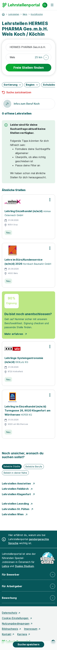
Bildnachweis (10, 628)
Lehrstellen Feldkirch (15, 488)
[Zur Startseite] (21, 5)
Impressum (30, 628)
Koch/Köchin (37, 14)
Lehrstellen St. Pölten (16, 509)
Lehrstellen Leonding (15, 503)
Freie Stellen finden (28, 68)
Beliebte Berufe (33, 466)
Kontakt (6, 634)
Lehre (5, 566)
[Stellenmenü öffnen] (50, 199)
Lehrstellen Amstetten (17, 483)
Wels (25, 14)
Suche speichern (28, 644)
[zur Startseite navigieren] (3, 14)
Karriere (22, 634)
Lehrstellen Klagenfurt (17, 494)
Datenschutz (9, 612)
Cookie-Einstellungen (15, 618)
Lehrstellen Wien (13, 514)
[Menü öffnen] (52, 5)
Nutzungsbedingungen (15, 623)
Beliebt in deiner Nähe (15, 472)
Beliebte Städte (11, 466)
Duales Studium (24, 566)
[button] (41, 57)
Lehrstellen (13, 14)
